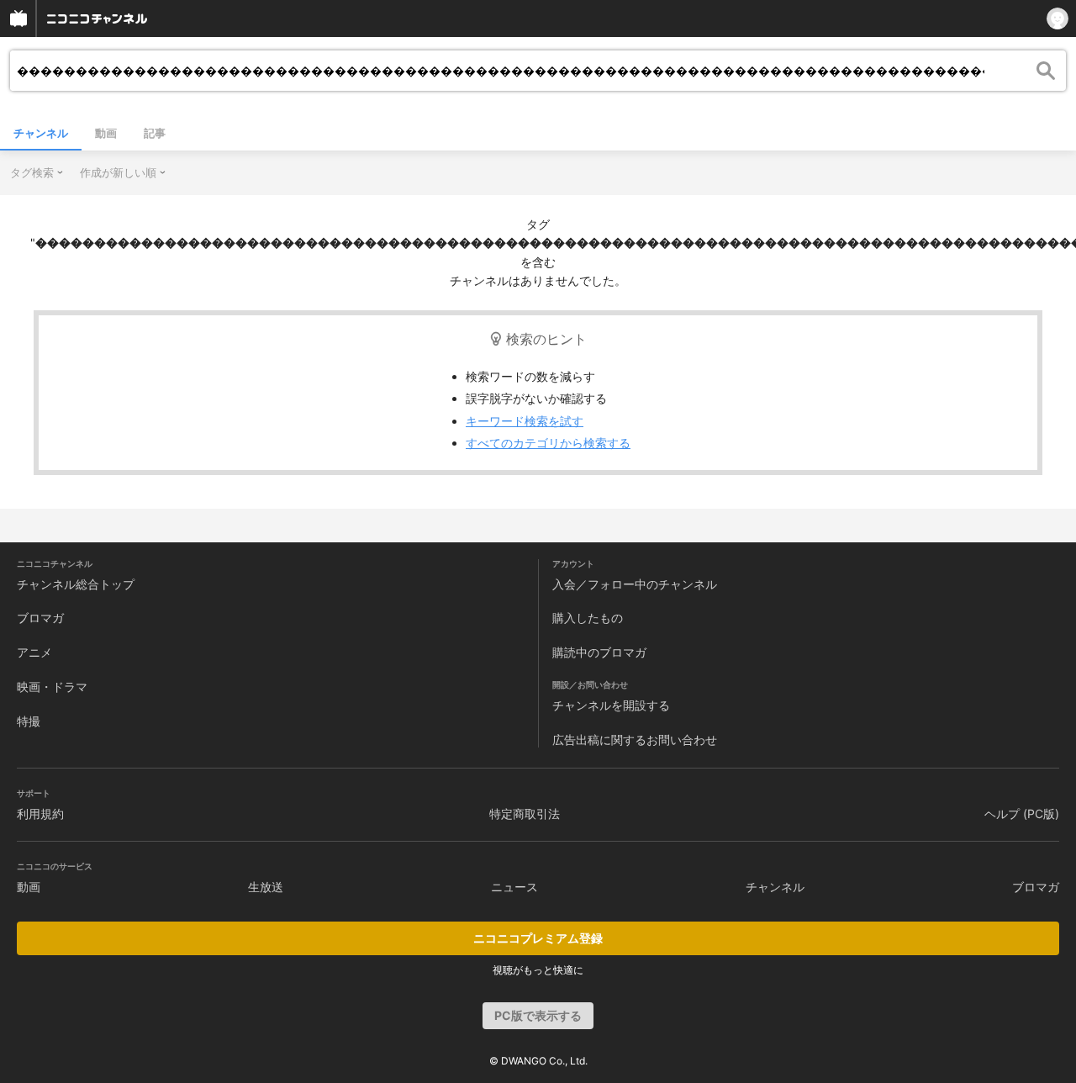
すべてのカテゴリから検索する (548, 443)
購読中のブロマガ (599, 652)
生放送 (265, 887)
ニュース (514, 887)
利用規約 (40, 813)
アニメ (34, 652)
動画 (106, 133)
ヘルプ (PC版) (1021, 813)
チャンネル (40, 133)
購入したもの (587, 617)
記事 (155, 133)
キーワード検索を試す (524, 421)
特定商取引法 (524, 813)
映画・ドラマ (52, 686)
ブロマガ (40, 617)
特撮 (28, 721)
